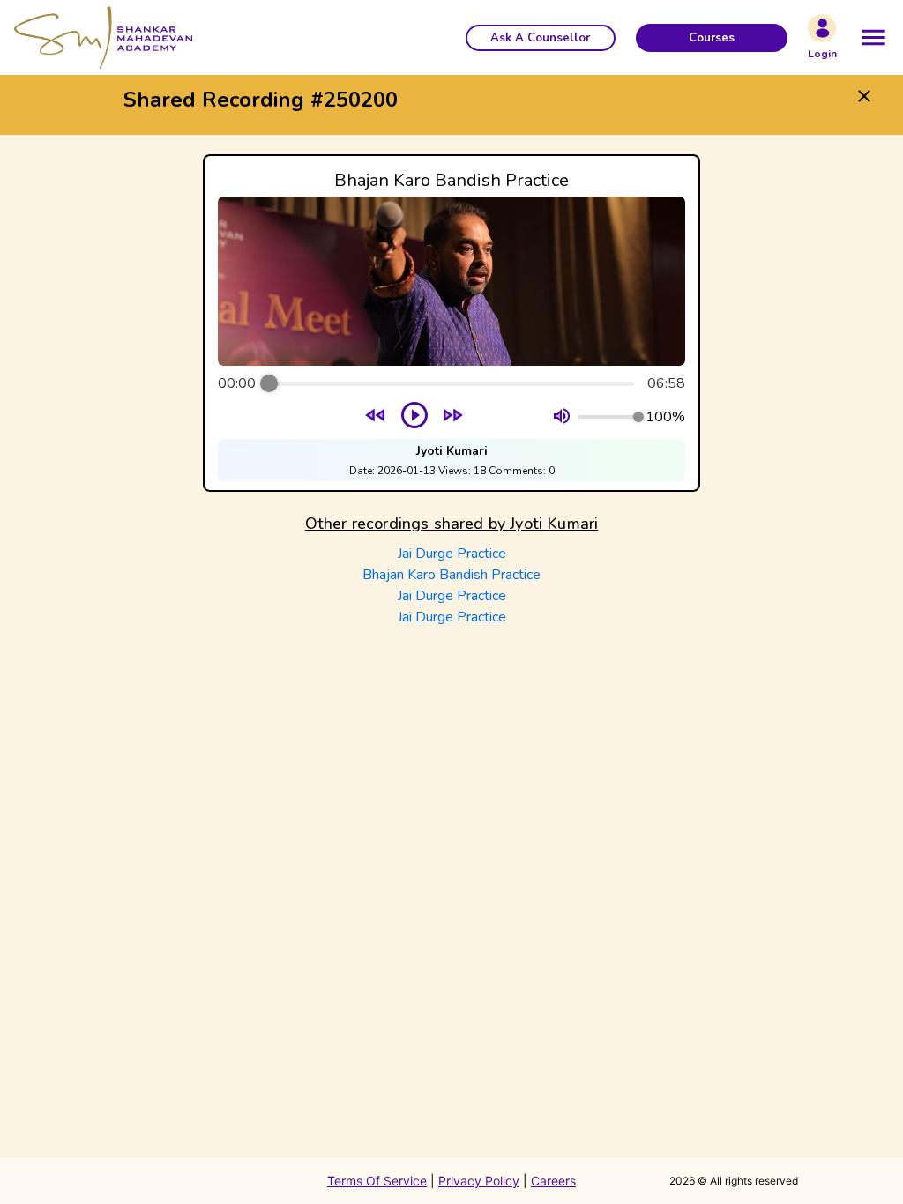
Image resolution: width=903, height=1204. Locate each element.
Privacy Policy (478, 1180)
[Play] (414, 417)
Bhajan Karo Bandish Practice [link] (451, 574)
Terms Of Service (377, 1180)
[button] (541, 38)
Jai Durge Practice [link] (452, 553)
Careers (553, 1180)
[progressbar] (451, 383)
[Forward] (452, 417)
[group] (451, 323)
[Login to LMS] (822, 28)
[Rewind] (376, 417)
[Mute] (561, 416)
